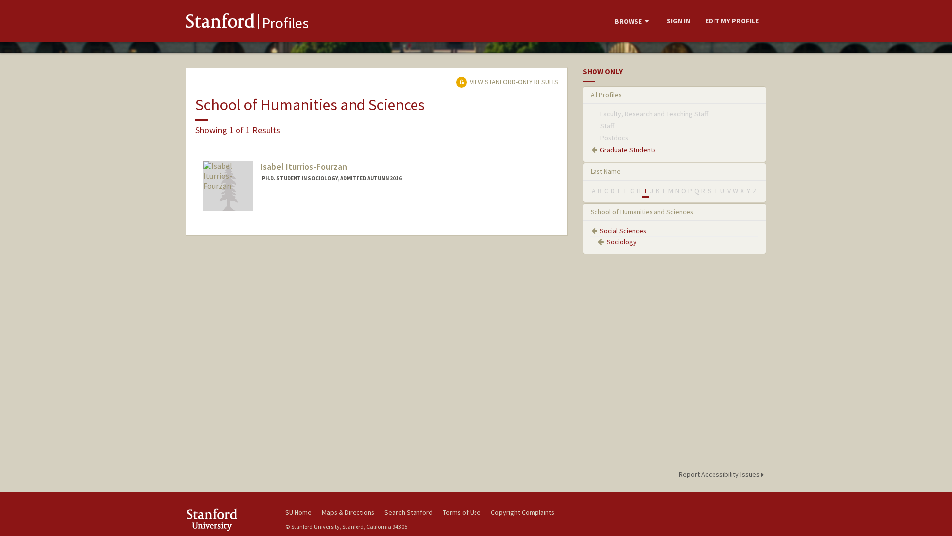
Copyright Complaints (522, 512)
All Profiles (606, 94)
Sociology (622, 241)
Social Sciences (623, 230)
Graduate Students (628, 149)
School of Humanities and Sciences (642, 211)
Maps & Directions (348, 512)
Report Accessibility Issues (720, 474)
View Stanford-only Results (513, 81)
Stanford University (228, 519)
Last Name (606, 171)
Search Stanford (408, 512)
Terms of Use (462, 512)
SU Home (298, 512)
